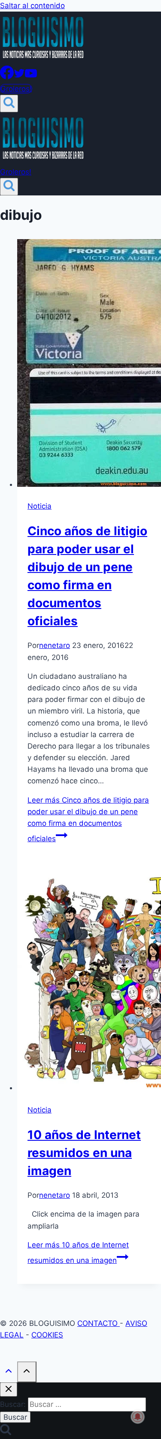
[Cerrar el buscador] (8, 1389)
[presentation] (89, 364)
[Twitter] (19, 76)
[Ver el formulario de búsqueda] (9, 103)
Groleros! (16, 88)
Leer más (88, 819)
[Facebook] (7, 76)
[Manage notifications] (138, 1417)
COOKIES (47, 1335)
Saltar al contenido (32, 5)
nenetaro (54, 645)
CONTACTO (98, 1323)
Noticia (39, 506)
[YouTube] (31, 76)
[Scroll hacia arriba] (8, 1373)
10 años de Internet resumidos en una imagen (84, 1152)
